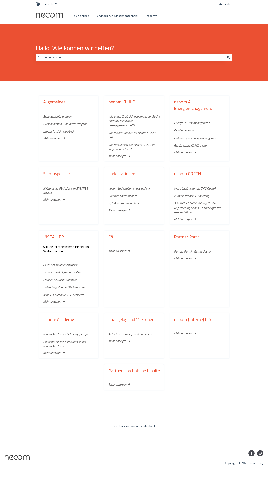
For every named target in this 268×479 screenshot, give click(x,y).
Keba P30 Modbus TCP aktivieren (63, 294)
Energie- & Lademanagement (191, 122)
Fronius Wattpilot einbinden (60, 279)
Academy (151, 16)
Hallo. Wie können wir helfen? (75, 48)
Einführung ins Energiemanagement (195, 138)
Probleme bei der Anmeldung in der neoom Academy (64, 343)
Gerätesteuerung (184, 130)
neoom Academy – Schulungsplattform (67, 334)
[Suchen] (228, 57)
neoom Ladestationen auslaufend (129, 188)
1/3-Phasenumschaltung (123, 203)
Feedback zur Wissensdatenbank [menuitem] (134, 426)
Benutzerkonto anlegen (57, 116)
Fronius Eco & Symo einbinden (61, 272)
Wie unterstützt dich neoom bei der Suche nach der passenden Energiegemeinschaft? (134, 121)
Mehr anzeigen (52, 138)
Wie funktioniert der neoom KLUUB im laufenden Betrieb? (131, 146)
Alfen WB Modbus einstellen (60, 264)
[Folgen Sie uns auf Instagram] (260, 453)
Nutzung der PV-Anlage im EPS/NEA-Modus (66, 190)
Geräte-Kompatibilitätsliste (190, 145)
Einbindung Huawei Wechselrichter (64, 287)
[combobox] (130, 57)
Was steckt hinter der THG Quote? (195, 188)
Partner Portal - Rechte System (193, 251)
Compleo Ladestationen (122, 195)
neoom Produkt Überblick (58, 131)
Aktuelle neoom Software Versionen (130, 334)
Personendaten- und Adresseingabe (65, 123)
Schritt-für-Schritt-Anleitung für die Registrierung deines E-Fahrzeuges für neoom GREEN (197, 207)
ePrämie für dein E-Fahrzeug (191, 195)
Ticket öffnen (80, 16)
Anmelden (225, 4)
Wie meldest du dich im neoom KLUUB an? (131, 134)
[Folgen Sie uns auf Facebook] (251, 453)
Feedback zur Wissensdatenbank (116, 16)
